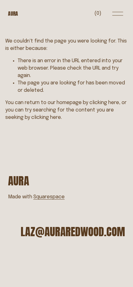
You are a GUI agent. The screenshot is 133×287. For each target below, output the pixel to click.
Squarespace (49, 197)
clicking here (104, 102)
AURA (13, 13)
